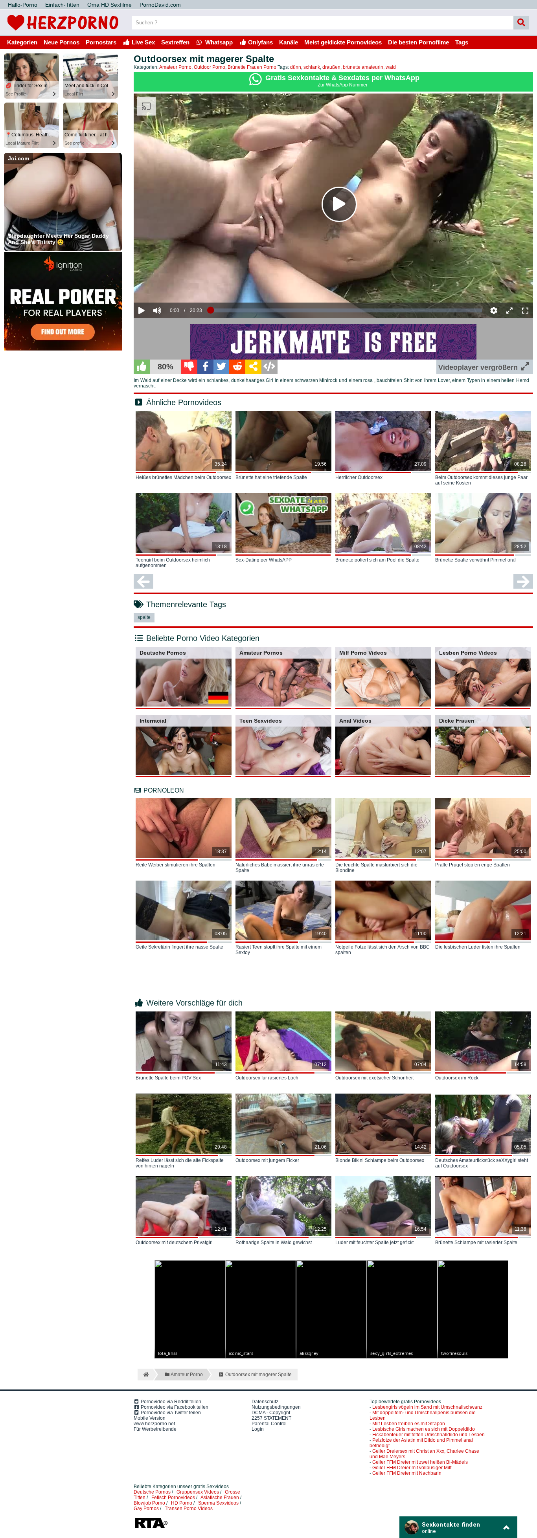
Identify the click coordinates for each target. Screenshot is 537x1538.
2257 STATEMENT (271, 1418)
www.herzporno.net (154, 1423)
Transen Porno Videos (189, 1508)
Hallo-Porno (22, 5)
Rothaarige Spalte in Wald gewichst (273, 1242)
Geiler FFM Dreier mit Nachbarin (406, 1473)
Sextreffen (175, 42)
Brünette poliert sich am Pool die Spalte (377, 560)
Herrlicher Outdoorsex (359, 477)
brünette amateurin (363, 67)
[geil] (142, 367)
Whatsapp (218, 42)
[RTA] (151, 1527)
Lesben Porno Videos (468, 653)
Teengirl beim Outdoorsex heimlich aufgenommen (173, 562)
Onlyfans (259, 42)
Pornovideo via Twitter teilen (170, 1412)
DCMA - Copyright (271, 1412)
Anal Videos (355, 721)
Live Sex (142, 42)
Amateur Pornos (261, 653)
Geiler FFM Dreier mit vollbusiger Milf (411, 1467)
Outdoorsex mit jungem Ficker (267, 1160)
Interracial (153, 721)
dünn (295, 67)
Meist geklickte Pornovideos (343, 42)
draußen (331, 67)
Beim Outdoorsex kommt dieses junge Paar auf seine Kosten (481, 480)
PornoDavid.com (160, 5)
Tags (461, 42)
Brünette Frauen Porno (252, 67)
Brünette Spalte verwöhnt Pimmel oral (475, 560)
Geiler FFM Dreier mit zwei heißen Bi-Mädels (420, 1462)
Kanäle (288, 42)
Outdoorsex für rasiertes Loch (266, 1078)
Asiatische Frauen (219, 1497)
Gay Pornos (146, 1508)
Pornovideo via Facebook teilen (174, 1407)
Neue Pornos (61, 42)
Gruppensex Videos (198, 1492)
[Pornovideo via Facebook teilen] (205, 367)
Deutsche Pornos (163, 653)
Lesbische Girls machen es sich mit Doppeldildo (423, 1429)
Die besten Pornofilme (418, 42)
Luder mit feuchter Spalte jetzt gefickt (374, 1242)
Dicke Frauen (456, 721)
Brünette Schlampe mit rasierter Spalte (476, 1242)
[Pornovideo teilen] (253, 367)
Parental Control (269, 1423)
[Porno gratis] (63, 32)
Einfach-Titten (62, 5)
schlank (311, 67)
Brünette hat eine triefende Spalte (271, 477)
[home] (145, 1374)
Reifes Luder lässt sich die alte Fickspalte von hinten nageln (180, 1163)
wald (391, 67)
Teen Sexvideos (260, 721)
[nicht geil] (189, 367)
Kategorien (22, 42)
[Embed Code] (269, 367)
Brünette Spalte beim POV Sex (168, 1078)
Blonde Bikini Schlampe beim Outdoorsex (379, 1160)
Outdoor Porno (209, 67)
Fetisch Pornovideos (173, 1497)
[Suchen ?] (521, 22)
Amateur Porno (175, 67)
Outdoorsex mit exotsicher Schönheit (374, 1078)
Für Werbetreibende (155, 1429)
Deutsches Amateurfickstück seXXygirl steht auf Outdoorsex (481, 1163)
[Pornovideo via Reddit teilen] (237, 367)
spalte (144, 617)
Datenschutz (265, 1401)
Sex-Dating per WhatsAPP (263, 560)
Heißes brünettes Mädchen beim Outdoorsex (183, 477)
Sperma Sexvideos (218, 1503)
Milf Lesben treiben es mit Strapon (408, 1423)
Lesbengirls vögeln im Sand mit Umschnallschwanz (427, 1407)
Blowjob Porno (149, 1503)
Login (258, 1429)
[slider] (170, 286)
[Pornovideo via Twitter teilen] (221, 367)
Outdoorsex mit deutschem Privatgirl (174, 1242)
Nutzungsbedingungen (276, 1407)
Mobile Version (150, 1418)
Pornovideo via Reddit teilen (170, 1401)
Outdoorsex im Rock (456, 1078)
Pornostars (101, 42)
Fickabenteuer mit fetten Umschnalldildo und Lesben (428, 1434)
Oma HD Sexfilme (109, 5)
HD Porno (181, 1503)
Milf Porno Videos (363, 653)
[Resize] (509, 310)
